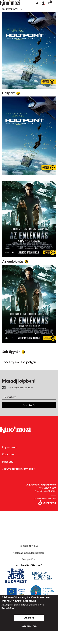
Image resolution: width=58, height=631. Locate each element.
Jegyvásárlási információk (18, 468)
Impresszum (9, 447)
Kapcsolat (8, 454)
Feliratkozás (29, 405)
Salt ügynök (11, 352)
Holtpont (8, 93)
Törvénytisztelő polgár (19, 362)
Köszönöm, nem (28, 625)
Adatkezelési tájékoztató (29, 565)
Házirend (8, 461)
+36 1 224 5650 (47, 487)
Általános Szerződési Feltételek (29, 552)
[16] (18, 93)
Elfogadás (29, 617)
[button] (45, 3)
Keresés (37, 3)
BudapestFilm (29, 559)
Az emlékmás (13, 261)
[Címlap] (15, 3)
